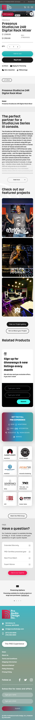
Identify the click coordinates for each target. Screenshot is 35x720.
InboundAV (7, 717)
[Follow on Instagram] (31, 680)
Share (6, 66)
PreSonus (6, 20)
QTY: (3, 46)
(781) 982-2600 (10, 635)
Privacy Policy (7, 672)
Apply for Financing (19, 66)
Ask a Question (9, 70)
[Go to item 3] (18, 600)
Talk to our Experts (17, 573)
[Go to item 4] (20, 600)
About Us (5, 655)
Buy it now (17, 60)
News (4, 652)
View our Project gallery (17, 324)
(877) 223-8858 (10, 633)
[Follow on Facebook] (19, 680)
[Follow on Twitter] (25, 680)
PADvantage (23, 70)
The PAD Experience (14, 644)
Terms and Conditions (9, 658)
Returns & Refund (8, 665)
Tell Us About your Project (17, 331)
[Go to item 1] (16, 15)
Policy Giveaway (7, 668)
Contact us (25, 595)
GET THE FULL (17, 418)
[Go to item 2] (18, 15)
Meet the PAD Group (17, 516)
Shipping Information (9, 662)
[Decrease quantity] (9, 47)
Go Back (7, 80)
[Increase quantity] (17, 47)
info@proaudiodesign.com (14, 629)
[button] (17, 217)
